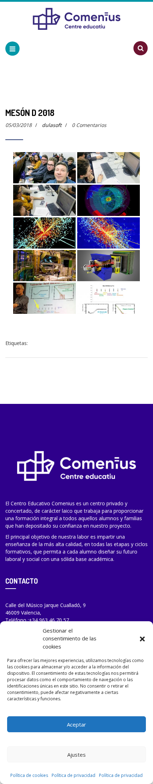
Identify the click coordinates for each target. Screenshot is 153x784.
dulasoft (52, 125)
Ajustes (76, 754)
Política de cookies (29, 775)
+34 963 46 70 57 (49, 620)
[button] (142, 638)
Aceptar (76, 724)
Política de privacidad (73, 775)
